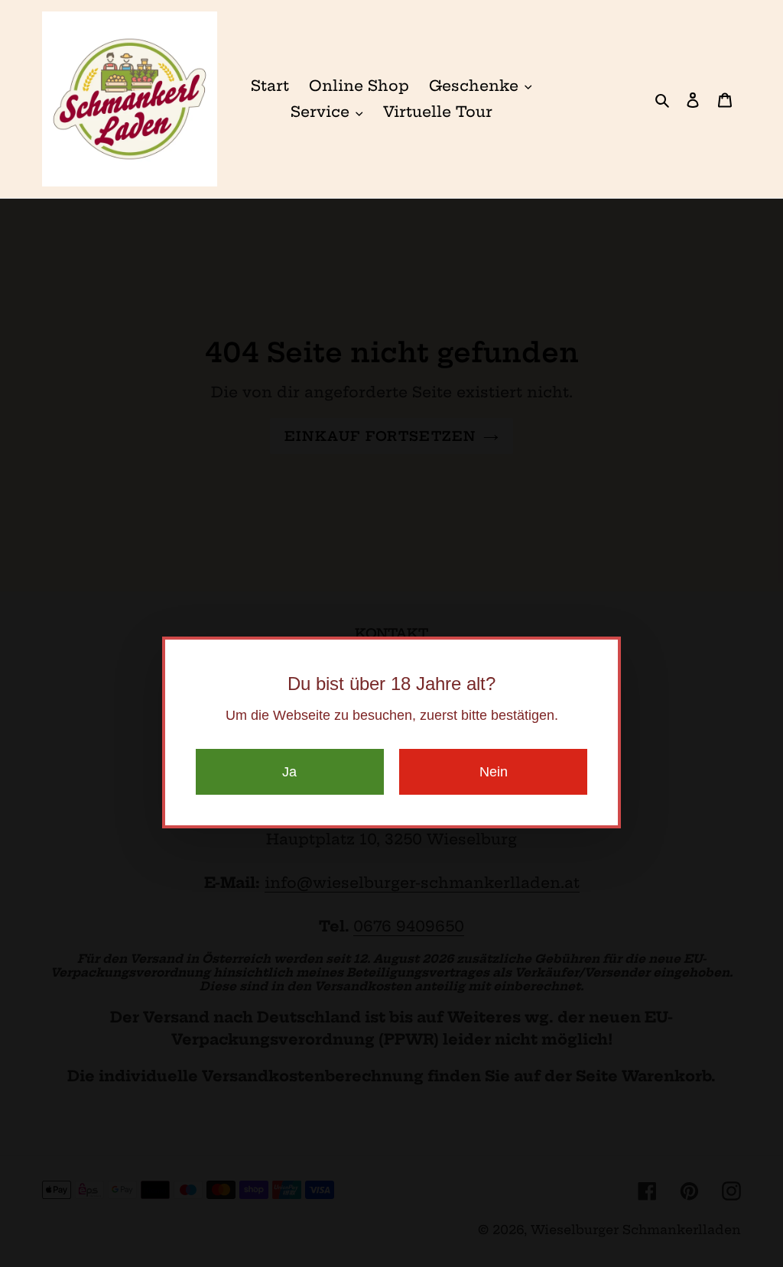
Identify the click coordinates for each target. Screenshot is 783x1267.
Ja (289, 771)
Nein (493, 771)
